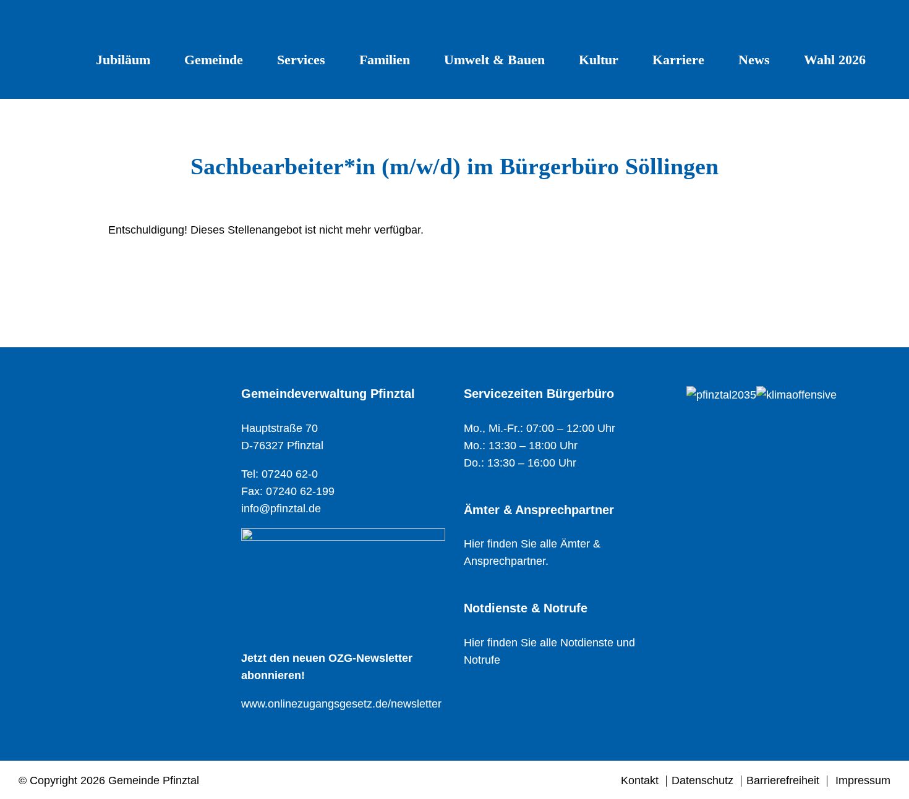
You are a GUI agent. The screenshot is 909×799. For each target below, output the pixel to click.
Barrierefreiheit (782, 780)
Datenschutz (702, 780)
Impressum (862, 780)
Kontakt (640, 780)
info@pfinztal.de (281, 508)
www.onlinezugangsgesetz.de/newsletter (341, 704)
